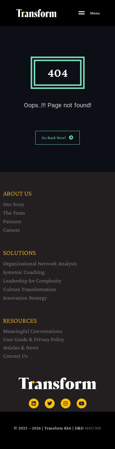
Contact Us (15, 356)
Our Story (13, 204)
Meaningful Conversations (32, 331)
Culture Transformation (29, 289)
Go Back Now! (54, 137)
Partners (12, 221)
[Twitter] (50, 403)
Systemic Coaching (24, 272)
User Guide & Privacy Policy (33, 339)
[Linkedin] (34, 403)
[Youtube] (81, 403)
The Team (14, 213)
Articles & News (20, 347)
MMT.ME (93, 427)
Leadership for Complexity (32, 281)
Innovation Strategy (25, 298)
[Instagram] (66, 403)
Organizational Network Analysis (40, 263)
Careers (11, 230)
